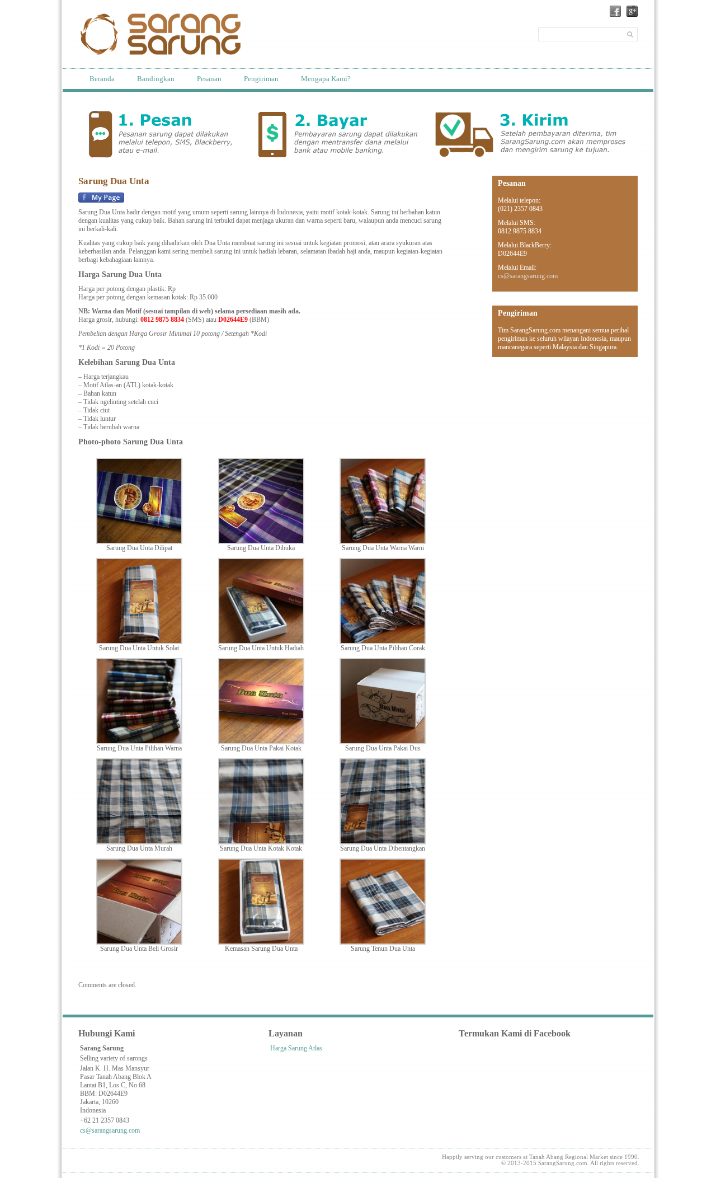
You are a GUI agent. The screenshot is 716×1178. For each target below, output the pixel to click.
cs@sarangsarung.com (528, 276)
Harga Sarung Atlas (296, 1048)
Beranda (102, 78)
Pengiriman (261, 78)
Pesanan (209, 78)
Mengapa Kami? (326, 78)
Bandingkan (156, 78)
